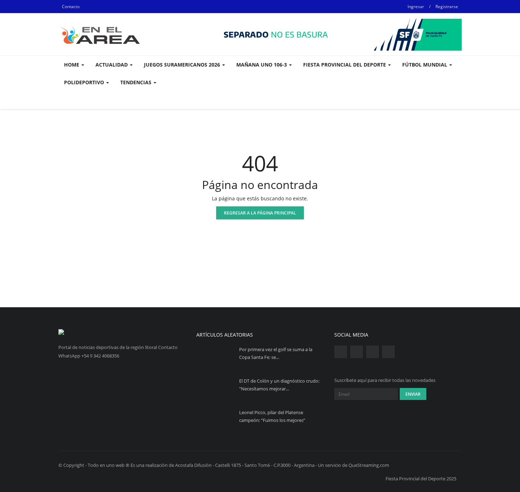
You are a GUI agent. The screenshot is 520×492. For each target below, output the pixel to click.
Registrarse (446, 7)
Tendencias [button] (136, 82)
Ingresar (416, 7)
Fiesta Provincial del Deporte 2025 (421, 478)
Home (72, 64)
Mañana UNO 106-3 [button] (262, 64)
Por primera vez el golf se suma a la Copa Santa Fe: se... (275, 353)
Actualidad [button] (112, 64)
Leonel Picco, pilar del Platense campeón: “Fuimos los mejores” (272, 416)
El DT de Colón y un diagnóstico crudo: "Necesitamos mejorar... (279, 385)
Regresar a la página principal (260, 213)
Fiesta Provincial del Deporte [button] (345, 64)
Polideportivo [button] (84, 82)
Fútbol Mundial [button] (425, 64)
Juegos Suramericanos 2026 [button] (182, 64)
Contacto (71, 7)
